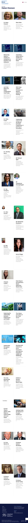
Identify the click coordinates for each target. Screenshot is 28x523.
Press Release (5, 400)
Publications (4, 510)
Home (3, 506)
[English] (22, 2)
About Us (3, 507)
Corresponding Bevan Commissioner (6, 433)
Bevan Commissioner (6, 465)
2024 (3, 45)
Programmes (4, 509)
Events (16, 336)
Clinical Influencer (5, 142)
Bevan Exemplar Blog (6, 336)
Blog (15, 77)
